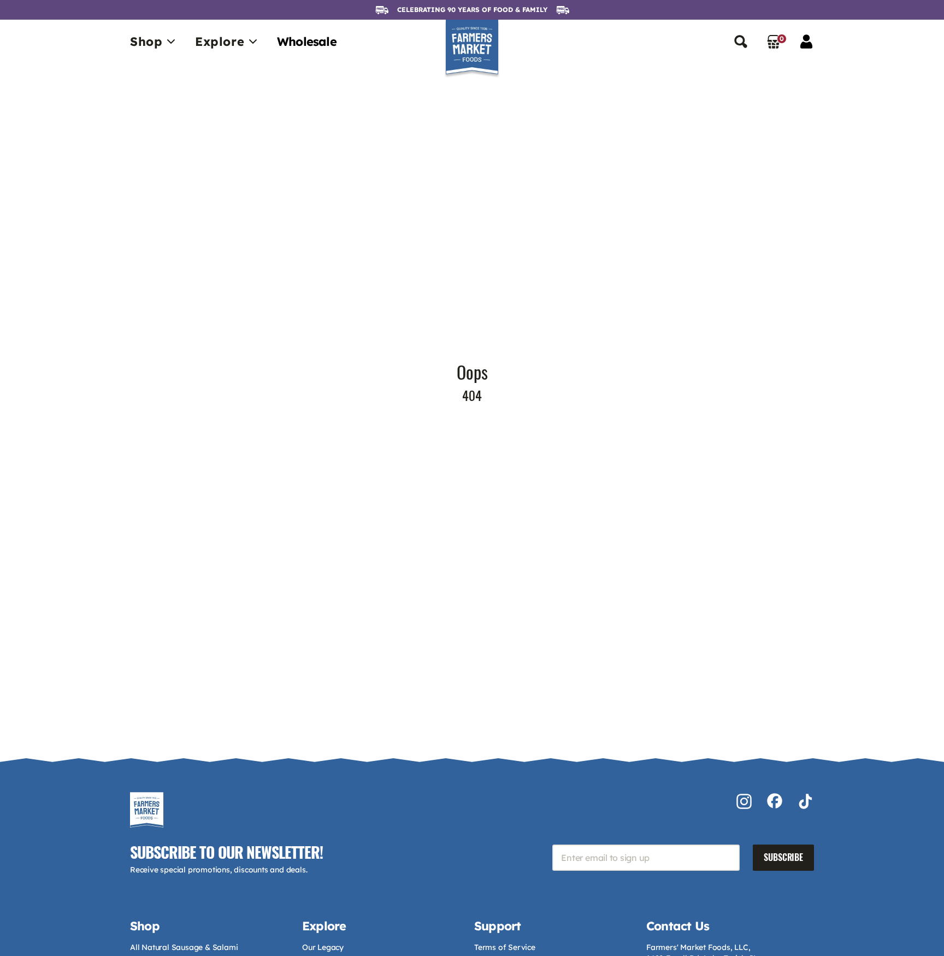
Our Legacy (323, 947)
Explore (219, 41)
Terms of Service (504, 947)
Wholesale (307, 41)
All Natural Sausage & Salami (184, 947)
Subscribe (783, 857)
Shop (146, 41)
